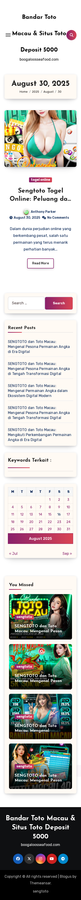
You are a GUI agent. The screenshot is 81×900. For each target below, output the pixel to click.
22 (50, 522)
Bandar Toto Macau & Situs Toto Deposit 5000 (39, 33)
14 (40, 514)
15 (50, 514)
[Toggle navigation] (8, 35)
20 (31, 522)
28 (40, 529)
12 (22, 514)
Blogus (66, 876)
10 (68, 507)
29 (50, 529)
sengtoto (24, 617)
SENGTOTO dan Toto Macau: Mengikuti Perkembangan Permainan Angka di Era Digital (39, 435)
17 (68, 514)
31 (68, 529)
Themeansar (40, 883)
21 (40, 522)
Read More (40, 263)
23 (59, 522)
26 (22, 529)
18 (12, 522)
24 (68, 522)
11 (12, 514)
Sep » (67, 553)
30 (59, 529)
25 (13, 529)
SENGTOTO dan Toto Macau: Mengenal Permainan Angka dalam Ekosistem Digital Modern (38, 391)
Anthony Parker (43, 212)
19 (22, 522)
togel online (40, 180)
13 (31, 514)
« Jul (13, 553)
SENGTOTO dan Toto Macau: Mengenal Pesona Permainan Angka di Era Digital (39, 347)
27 (31, 529)
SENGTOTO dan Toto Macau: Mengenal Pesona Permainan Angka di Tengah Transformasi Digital (39, 369)
